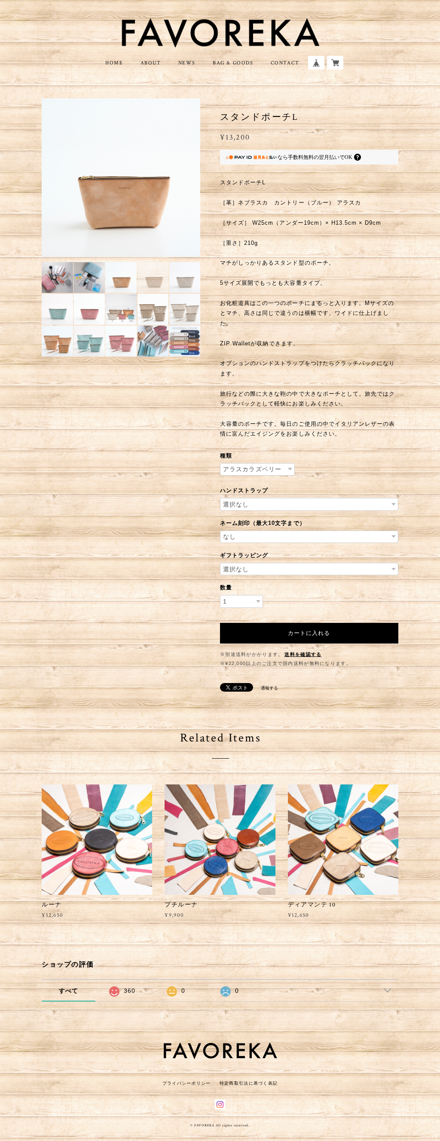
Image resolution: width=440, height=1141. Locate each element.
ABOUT (151, 63)
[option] (121, 177)
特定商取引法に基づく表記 (249, 1083)
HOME (114, 63)
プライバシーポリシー (186, 1083)
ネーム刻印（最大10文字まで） (263, 523)
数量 (226, 587)
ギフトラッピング (244, 555)
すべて (69, 990)
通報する (269, 688)
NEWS (187, 63)
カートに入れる (309, 633)
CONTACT (285, 63)
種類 (226, 455)
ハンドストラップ (244, 490)
